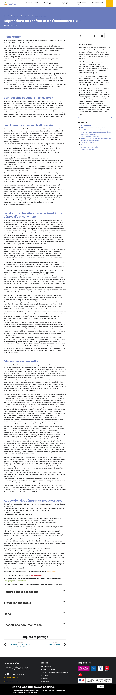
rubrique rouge (36, 575)
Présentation (86, 126)
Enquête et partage (87, 149)
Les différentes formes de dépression (94, 130)
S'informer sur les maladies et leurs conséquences (64, 4)
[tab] (35, 590)
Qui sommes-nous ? (32, 3)
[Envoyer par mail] (101, 35)
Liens (82, 145)
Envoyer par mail (54, 644)
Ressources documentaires (90, 147)
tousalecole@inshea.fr (11, 678)
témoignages (9, 581)
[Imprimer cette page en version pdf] (94, 35)
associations (21, 581)
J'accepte (101, 687)
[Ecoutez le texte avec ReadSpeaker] (80, 35)
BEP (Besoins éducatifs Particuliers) (93, 128)
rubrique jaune (52, 572)
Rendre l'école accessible (48, 3)
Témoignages (44, 678)
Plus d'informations (31, 693)
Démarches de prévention (90, 136)
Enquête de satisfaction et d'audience (20, 645)
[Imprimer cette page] (87, 35)
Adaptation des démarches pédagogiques (96, 139)
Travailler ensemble (98, 3)
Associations (44, 675)
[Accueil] (11, 4)
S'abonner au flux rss (11, 681)
